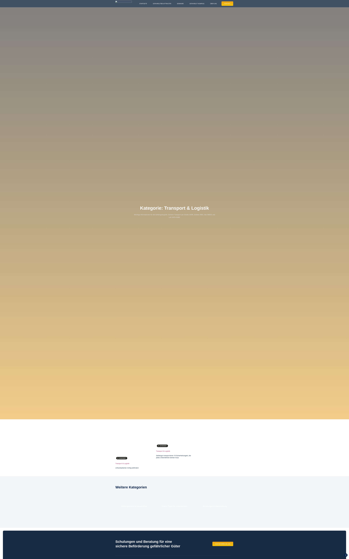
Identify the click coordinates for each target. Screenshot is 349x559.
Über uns (213, 3)
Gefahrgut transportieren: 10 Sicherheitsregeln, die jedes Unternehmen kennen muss (173, 456)
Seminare (180, 3)
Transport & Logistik (122, 463)
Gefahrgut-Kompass (196, 3)
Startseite (143, 3)
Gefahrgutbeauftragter (162, 3)
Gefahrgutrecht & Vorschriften (134, 506)
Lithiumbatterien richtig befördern (127, 468)
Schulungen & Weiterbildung (215, 506)
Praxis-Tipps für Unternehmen (174, 506)
